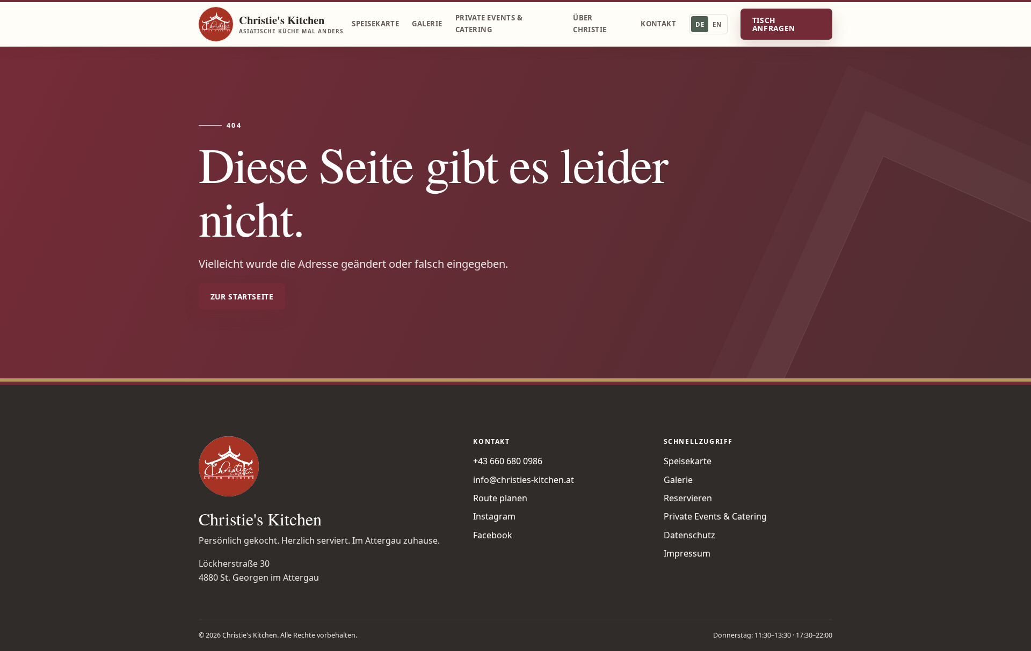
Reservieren (688, 498)
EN (717, 24)
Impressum (687, 553)
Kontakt (658, 23)
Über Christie (590, 23)
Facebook (492, 535)
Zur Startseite (242, 296)
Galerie (427, 23)
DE (699, 24)
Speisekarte (375, 23)
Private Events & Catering (488, 23)
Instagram (494, 516)
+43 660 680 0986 (507, 461)
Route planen (500, 498)
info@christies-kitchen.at (523, 480)
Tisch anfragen (773, 24)
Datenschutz (689, 535)
